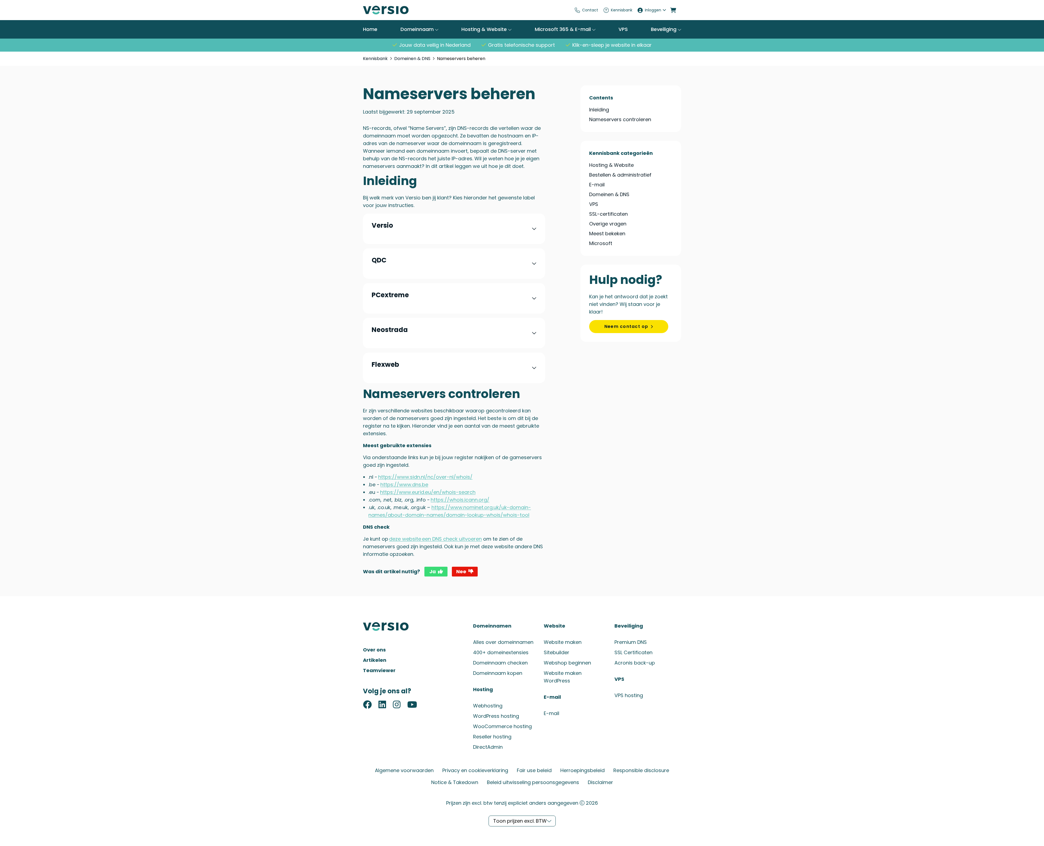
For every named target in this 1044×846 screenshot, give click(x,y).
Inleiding (599, 110)
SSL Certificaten (633, 652)
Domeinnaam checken (500, 662)
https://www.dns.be (404, 484)
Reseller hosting (492, 736)
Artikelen (374, 660)
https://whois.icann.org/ (460, 499)
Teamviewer (379, 670)
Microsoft (600, 243)
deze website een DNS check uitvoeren (435, 538)
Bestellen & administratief (620, 174)
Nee (461, 571)
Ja (432, 571)
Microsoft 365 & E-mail (563, 29)
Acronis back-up (634, 662)
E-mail (597, 184)
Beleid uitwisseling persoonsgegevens (533, 782)
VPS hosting (628, 695)
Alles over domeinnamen (503, 642)
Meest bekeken (607, 233)
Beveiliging (664, 29)
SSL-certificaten (608, 214)
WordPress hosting (496, 716)
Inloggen (653, 10)
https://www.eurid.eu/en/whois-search (428, 492)
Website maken (563, 642)
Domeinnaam (417, 29)
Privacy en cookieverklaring (475, 770)
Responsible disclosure (641, 770)
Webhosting (487, 705)
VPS (623, 29)
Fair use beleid (534, 770)
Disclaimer (600, 782)
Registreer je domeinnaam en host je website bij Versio (404, 10)
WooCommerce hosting (502, 726)
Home (370, 29)
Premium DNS (630, 642)
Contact (590, 10)
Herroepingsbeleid (582, 770)
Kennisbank (621, 10)
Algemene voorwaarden (404, 770)
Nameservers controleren (620, 119)
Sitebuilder (556, 652)
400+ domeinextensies (501, 652)
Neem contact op (626, 326)
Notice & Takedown (454, 782)
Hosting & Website (484, 29)
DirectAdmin (488, 747)
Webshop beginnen (567, 662)
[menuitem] (586, 10)
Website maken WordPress (563, 677)
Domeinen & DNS (412, 58)
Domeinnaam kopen (497, 673)
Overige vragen (607, 223)
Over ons (374, 649)
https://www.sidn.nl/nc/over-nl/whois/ (425, 477)
